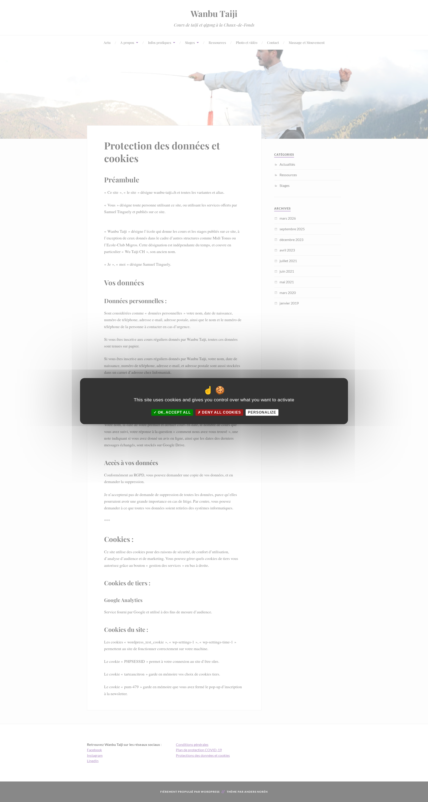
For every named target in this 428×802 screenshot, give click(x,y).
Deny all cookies (221, 412)
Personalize (262, 412)
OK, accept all (174, 412)
